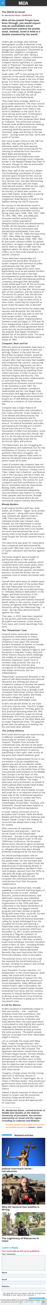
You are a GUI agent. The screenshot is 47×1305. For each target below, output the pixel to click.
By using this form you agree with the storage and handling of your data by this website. (24, 1294)
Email (4, 1279)
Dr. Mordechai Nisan (11, 15)
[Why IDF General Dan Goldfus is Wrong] (23, 1189)
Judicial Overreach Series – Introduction (17, 1170)
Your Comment (9, 1254)
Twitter (39, 1127)
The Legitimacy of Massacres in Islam (20, 1239)
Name (4, 1272)
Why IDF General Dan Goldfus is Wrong (20, 1208)
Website (5, 1286)
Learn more (29, 1301)
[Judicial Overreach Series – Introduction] (23, 1152)
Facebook (31, 1127)
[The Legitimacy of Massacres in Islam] (23, 1224)
